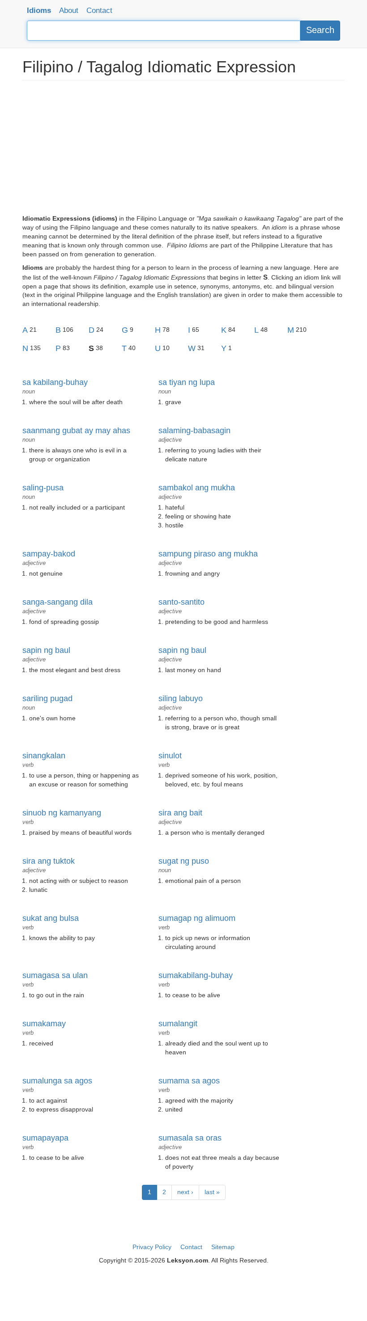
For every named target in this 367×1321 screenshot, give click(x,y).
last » (212, 1192)
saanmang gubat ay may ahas (76, 430)
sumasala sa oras (190, 1137)
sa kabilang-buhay (55, 382)
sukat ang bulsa (50, 918)
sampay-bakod (48, 553)
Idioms (39, 10)
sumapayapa (45, 1137)
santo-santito (181, 602)
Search (320, 30)
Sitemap (223, 1246)
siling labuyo (180, 698)
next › (185, 1192)
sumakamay (44, 1023)
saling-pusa (43, 487)
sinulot (170, 755)
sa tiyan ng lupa (186, 382)
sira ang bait (180, 812)
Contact (99, 10)
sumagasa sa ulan (55, 975)
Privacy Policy (151, 1246)
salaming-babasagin (194, 430)
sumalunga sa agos (57, 1080)
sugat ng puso (183, 861)
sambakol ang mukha (196, 487)
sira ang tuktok (48, 861)
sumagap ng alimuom (196, 918)
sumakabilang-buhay (195, 975)
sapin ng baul (46, 650)
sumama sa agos (189, 1080)
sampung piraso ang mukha (208, 553)
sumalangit (177, 1023)
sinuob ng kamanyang (61, 812)
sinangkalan (43, 755)
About (68, 10)
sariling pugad (47, 698)
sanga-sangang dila (57, 602)
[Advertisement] (183, 151)
